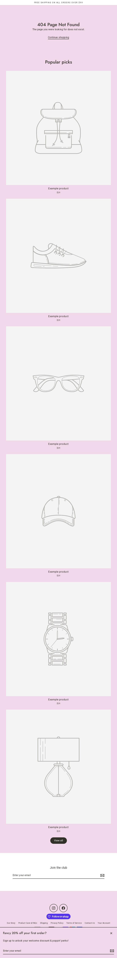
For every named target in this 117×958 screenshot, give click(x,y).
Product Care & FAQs (27, 923)
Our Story (11, 923)
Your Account (104, 923)
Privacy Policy (57, 923)
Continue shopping (58, 37)
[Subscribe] (111, 950)
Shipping (44, 923)
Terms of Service (74, 923)
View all (58, 840)
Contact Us (90, 923)
